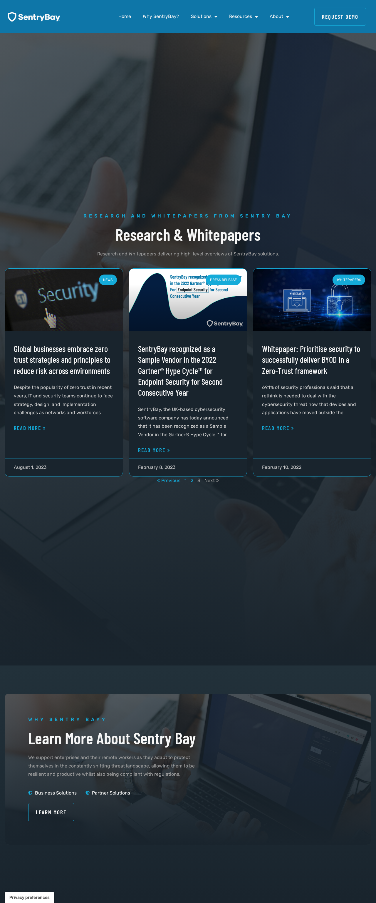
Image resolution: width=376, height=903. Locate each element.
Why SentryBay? (161, 16)
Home (124, 16)
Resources (240, 16)
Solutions (201, 16)
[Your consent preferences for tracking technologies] (29, 897)
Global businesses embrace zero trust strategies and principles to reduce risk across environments (62, 359)
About (276, 16)
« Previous (168, 480)
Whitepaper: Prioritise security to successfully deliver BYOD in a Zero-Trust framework (311, 359)
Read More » (30, 428)
